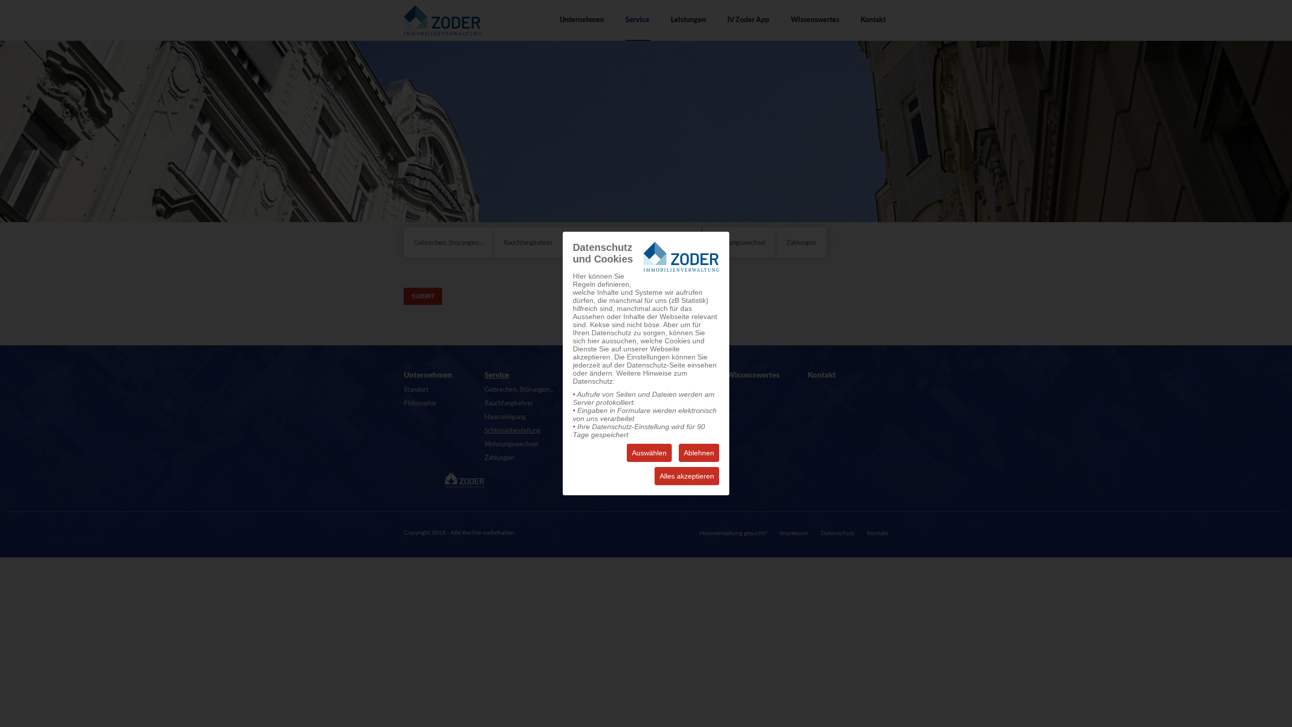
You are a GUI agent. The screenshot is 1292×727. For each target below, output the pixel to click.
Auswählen (649, 453)
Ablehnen (699, 453)
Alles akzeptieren (687, 476)
